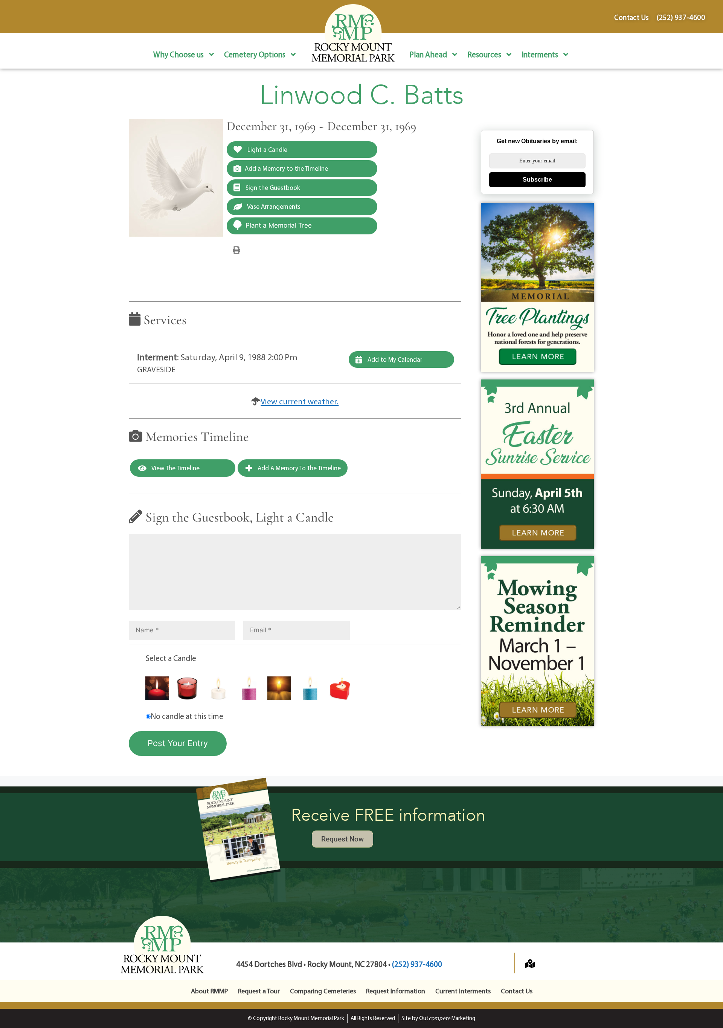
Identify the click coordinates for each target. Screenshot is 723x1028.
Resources (484, 54)
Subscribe (537, 179)
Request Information (395, 991)
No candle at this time (187, 716)
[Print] (236, 249)
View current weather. (300, 401)
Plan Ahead (428, 54)
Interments (540, 54)
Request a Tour (259, 991)
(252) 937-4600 (417, 964)
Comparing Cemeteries (323, 991)
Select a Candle (171, 658)
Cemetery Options (254, 54)
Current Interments (463, 991)
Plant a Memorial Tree (279, 225)
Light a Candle (266, 149)
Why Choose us (178, 54)
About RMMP (209, 991)
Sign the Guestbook (272, 187)
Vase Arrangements (273, 206)
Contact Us (516, 991)
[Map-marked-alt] (530, 963)
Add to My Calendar (394, 359)
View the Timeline (175, 468)
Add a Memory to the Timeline (286, 168)
